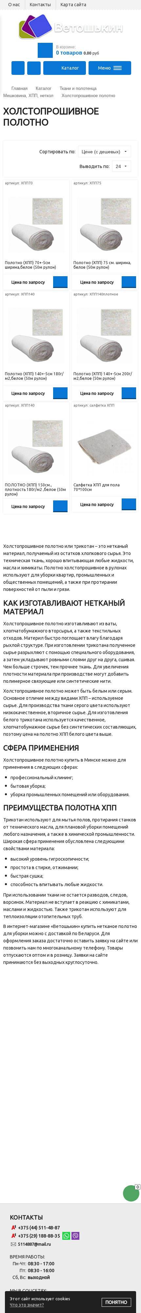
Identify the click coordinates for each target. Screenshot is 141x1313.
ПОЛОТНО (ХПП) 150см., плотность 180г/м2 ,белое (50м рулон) (35, 489)
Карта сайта (73, 4)
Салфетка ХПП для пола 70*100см (96, 487)
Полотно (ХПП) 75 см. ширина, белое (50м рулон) (102, 265)
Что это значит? (27, 1304)
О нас (14, 4)
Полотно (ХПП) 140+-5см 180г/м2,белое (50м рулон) (34, 376)
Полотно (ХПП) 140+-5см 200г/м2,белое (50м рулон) (102, 376)
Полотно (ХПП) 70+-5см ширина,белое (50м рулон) (30, 265)
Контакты (40, 4)
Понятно (116, 1302)
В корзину (60, 282)
